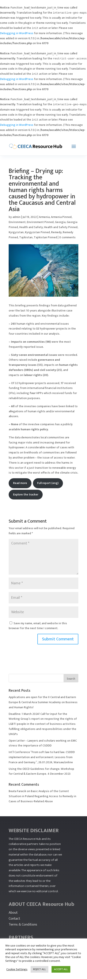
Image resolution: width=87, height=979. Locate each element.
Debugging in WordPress (16, 33)
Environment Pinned (40, 222)
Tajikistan (26, 237)
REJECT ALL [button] (39, 969)
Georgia (60, 222)
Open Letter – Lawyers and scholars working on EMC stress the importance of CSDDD (43, 743)
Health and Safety (31, 227)
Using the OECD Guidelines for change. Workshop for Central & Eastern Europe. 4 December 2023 (41, 771)
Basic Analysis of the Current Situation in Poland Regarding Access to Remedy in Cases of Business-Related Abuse (42, 796)
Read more (20, 483)
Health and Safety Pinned (60, 227)
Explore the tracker (25, 494)
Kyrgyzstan (16, 232)
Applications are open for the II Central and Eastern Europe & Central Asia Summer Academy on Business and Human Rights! (43, 702)
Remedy (56, 232)
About (13, 913)
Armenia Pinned (61, 217)
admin (16, 217)
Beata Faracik (17, 791)
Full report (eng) (47, 483)
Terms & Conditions (23, 924)
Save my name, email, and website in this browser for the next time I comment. (38, 626)
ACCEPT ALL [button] (61, 969)
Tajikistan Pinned (45, 237)
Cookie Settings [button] (16, 969)
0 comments (67, 237)
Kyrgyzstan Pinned (37, 232)
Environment (17, 222)
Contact (14, 918)
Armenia (44, 217)
